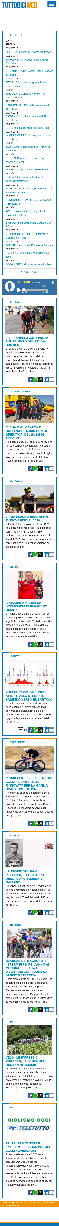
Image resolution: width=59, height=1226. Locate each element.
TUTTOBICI (16, 925)
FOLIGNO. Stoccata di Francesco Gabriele (29, 245)
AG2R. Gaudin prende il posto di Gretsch (28, 52)
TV (11, 1021)
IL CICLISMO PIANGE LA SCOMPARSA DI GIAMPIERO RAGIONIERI (26, 606)
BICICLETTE (17, 742)
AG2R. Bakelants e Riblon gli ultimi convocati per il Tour (25, 213)
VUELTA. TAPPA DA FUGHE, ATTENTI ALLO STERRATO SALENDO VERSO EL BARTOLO (29, 696)
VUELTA (15, 656)
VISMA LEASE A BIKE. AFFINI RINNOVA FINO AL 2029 (27, 518)
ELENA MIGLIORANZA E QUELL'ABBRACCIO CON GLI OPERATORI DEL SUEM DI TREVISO (27, 432)
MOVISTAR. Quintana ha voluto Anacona (28, 169)
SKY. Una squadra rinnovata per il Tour (27, 128)
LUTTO (14, 567)
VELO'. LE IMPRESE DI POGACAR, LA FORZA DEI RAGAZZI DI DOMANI (25, 1061)
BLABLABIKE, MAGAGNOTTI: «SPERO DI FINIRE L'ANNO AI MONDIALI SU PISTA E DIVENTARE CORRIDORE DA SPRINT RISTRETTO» (27, 967)
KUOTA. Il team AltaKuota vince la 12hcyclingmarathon (25, 179)
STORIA (14, 835)
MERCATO (16, 302)
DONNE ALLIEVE (20, 391)
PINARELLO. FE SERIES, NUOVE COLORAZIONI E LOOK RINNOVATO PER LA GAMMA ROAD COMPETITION (29, 783)
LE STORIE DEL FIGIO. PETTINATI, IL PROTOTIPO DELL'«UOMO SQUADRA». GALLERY (25, 876)
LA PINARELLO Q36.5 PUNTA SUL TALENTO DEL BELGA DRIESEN (27, 341)
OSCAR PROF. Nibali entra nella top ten (28, 264)
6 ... (36, 272)
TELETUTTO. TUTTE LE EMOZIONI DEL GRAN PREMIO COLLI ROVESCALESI (28, 1147)
